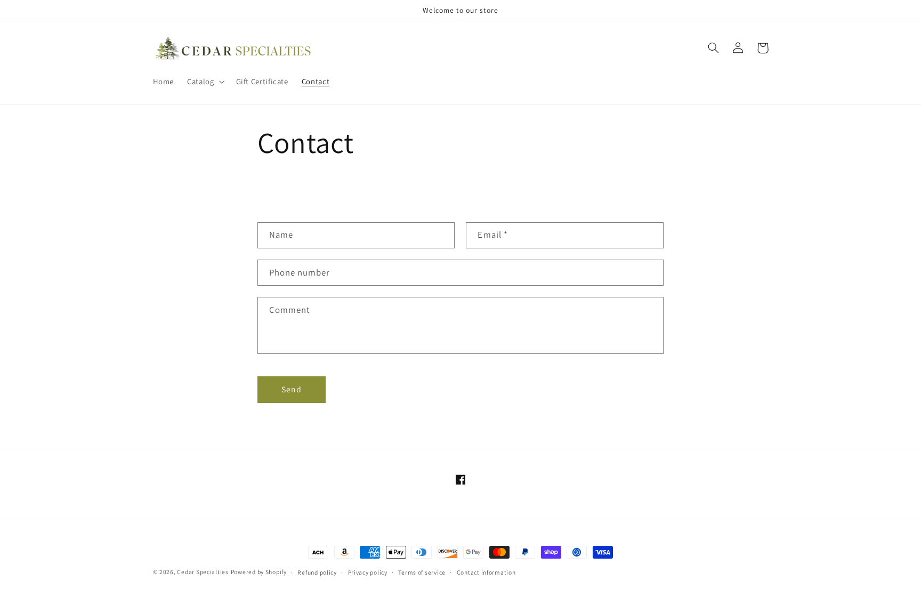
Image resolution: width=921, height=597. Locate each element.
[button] (205, 81)
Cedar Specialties (203, 572)
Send (291, 389)
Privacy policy (367, 572)
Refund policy (317, 572)
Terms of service (422, 572)
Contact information (486, 572)
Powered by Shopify (259, 572)
